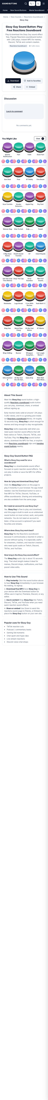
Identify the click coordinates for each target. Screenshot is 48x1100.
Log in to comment (14, 111)
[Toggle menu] (43, 3)
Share (18, 87)
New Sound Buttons (18, 10)
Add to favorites (34, 81)
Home (5, 10)
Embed (32, 87)
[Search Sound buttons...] (25, 3)
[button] (24, 63)
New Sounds (16, 17)
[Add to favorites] (3, 161)
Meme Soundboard (36, 10)
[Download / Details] (12, 161)
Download (14, 81)
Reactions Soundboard (33, 17)
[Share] (7, 161)
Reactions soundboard (19, 402)
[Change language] (32, 3)
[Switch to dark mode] (38, 3)
